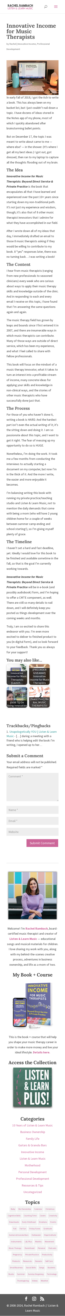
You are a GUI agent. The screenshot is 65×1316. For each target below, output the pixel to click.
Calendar (38, 1209)
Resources (27, 1261)
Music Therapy (15, 1248)
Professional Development (32, 1179)
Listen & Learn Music (33, 1158)
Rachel (13, 43)
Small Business (16, 1267)
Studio (11, 1274)
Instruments (16, 1241)
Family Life (32, 1139)
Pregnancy (17, 1254)
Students (51, 1267)
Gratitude (48, 1228)
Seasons (38, 1261)
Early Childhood (29, 1222)
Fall (14, 1228)
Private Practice (32, 1254)
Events (53, 1222)
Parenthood (29, 1248)
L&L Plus (28, 1241)
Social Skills (31, 1267)
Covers (43, 1215)
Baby (13, 1209)
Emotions (43, 1222)
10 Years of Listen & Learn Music (32, 1125)
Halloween (36, 1235)
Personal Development (32, 1172)
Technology (52, 1274)
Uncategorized (32, 1192)
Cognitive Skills (14, 1215)
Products (16, 1261)
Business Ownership (32, 1132)
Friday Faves (34, 1228)
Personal (41, 1248)
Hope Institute (50, 1235)
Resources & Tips (32, 1185)
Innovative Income (27, 43)
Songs (41, 1267)
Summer (21, 1274)
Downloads (14, 1222)
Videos (35, 1280)
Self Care (49, 1261)
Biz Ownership (24, 1209)
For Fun (23, 1228)
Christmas (50, 1209)
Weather (44, 1280)
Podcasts (52, 1248)
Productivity (47, 1254)
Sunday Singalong (36, 1274)
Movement (49, 1241)
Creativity (53, 1215)
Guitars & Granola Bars (32, 1145)
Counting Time (30, 1215)
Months (38, 1241)
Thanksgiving (23, 1280)
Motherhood (32, 1165)
